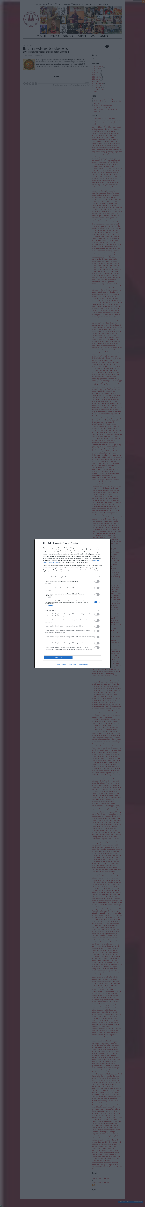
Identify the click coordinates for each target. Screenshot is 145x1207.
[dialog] (72, 603)
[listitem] (72, 577)
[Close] (107, 543)
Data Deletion (61, 664)
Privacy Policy (83, 664)
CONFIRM (58, 657)
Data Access (72, 664)
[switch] (97, 581)
